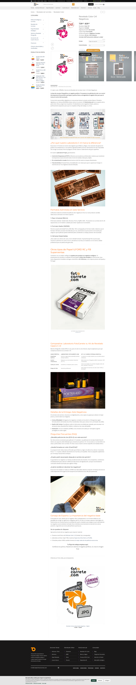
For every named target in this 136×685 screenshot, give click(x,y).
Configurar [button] (107, 680)
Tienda (32, 7)
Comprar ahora (85, 54)
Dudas (94, 7)
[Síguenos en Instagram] (58, 667)
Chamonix (83, 7)
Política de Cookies (29, 683)
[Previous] (51, 82)
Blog (99, 7)
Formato (81, 41)
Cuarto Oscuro (65, 7)
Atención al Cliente (98, 657)
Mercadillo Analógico (99, 660)
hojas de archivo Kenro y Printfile (83, 538)
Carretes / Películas (39, 7)
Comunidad (95, 647)
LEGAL (85, 1)
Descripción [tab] (54, 86)
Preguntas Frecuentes (77, 1)
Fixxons (68, 660)
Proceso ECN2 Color (85, 657)
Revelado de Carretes (44, 12)
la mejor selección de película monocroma (86, 540)
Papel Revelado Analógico (35, 29)
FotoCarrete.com (52, 1)
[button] (91, 4)
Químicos (58, 7)
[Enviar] (73, 4)
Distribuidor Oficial (69, 647)
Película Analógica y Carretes (36, 20)
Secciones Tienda (54, 647)
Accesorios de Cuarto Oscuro (35, 39)
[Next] (55, 47)
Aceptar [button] (93, 680)
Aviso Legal (44, 683)
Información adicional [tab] (64, 86)
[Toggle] (43, 20)
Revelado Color (59, 12)
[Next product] (101, 12)
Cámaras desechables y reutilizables (37, 47)
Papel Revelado (49, 7)
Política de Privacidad (37, 683)
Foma (67, 657)
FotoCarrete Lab (61, 1)
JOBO (67, 654)
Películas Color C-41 (71, 535)
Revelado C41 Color (84, 651)
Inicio (32, 12)
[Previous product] (104, 12)
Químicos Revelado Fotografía (36, 34)
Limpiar (103, 39)
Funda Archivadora (83, 45)
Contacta (68, 1)
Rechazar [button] (100, 680)
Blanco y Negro (83, 654)
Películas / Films (55, 651)
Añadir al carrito (93, 50)
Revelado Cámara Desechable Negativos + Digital (77, 626)
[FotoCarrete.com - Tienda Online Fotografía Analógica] (36, 4)
